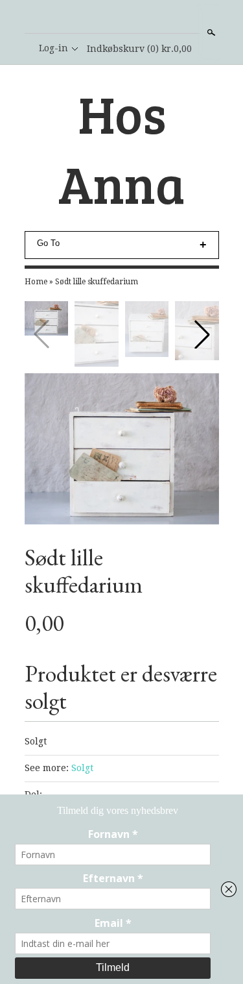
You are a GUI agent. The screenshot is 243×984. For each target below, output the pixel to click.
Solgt (82, 768)
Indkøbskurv (139, 48)
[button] (202, 334)
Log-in (53, 48)
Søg (209, 32)
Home (36, 281)
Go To (48, 243)
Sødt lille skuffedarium (96, 281)
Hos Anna (121, 148)
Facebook (121, 17)
